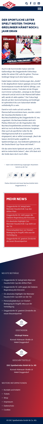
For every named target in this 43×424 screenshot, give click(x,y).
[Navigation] (39, 9)
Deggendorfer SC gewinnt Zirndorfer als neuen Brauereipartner (21, 240)
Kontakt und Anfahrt (12, 390)
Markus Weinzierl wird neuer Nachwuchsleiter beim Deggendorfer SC (21, 184)
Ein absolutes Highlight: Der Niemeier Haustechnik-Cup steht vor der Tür (21, 224)
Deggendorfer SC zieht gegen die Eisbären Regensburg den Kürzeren (20, 216)
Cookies (7, 409)
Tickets (6, 394)
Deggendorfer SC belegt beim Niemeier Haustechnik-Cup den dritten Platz (19, 209)
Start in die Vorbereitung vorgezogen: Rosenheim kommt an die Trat (22, 166)
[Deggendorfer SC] (9, 8)
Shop (6, 398)
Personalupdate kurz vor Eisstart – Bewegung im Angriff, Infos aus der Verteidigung (20, 233)
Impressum (8, 402)
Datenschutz (9, 406)
